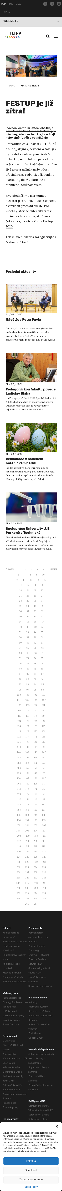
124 (19, 726)
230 (36, 862)
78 (35, 663)
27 (42, 595)
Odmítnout (31, 1170)
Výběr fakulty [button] (10, 21)
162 (35, 773)
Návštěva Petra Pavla (23, 319)
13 (31, 580)
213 (27, 841)
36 (20, 611)
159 (43, 768)
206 (36, 830)
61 (28, 642)
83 (42, 668)
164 (19, 778)
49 (28, 627)
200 (18, 825)
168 (19, 783)
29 (28, 600)
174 (35, 788)
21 (28, 590)
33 (27, 606)
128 (19, 731)
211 (44, 835)
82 (35, 668)
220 (19, 851)
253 (27, 893)
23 (42, 590)
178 (35, 794)
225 (27, 856)
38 (35, 611)
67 (42, 647)
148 (19, 757)
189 (27, 809)
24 (20, 595)
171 (43, 783)
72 (20, 658)
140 (19, 747)
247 (44, 883)
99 (42, 689)
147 (44, 752)
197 (27, 820)
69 (28, 653)
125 (27, 726)
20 (20, 590)
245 (27, 883)
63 (42, 642)
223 (44, 851)
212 (19, 841)
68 (20, 653)
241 (27, 877)
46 (35, 621)
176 (19, 794)
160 (19, 773)
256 (18, 898)
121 (27, 721)
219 (43, 846)
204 (18, 830)
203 (44, 825)
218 (35, 846)
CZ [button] (5, 13)
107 (44, 700)
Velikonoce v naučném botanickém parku (24, 461)
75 (42, 658)
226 (36, 856)
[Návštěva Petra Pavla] (31, 298)
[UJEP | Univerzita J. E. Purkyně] (13, 35)
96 (20, 689)
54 (35, 632)
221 (27, 851)
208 (19, 835)
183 (43, 799)
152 (19, 762)
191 (43, 809)
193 (27, 815)
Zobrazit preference (31, 1179)
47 (42, 621)
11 (17, 580)
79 (42, 663)
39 (42, 611)
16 (21, 585)
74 (35, 658)
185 (27, 804)
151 (43, 757)
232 (18, 867)
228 (18, 862)
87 (42, 674)
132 (19, 736)
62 (35, 642)
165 (27, 778)
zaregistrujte (44, 237)
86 (35, 674)
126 (35, 726)
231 (44, 862)
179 (43, 794)
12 (24, 580)
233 (27, 867)
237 (27, 872)
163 (43, 773)
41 (28, 616)
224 (18, 856)
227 (44, 856)
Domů (12, 85)
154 (35, 762)
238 (35, 872)
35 (42, 606)
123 (43, 721)
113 (27, 710)
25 (28, 595)
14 (38, 580)
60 (20, 642)
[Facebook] (45, 4)
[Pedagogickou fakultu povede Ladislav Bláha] (31, 367)
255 (44, 893)
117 (27, 715)
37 (28, 611)
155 (43, 762)
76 (20, 663)
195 (43, 815)
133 (27, 736)
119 (43, 715)
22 (35, 590)
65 (27, 647)
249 (27, 888)
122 (35, 721)
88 (20, 679)
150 (36, 757)
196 (19, 820)
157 (27, 768)
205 (27, 830)
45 (27, 621)
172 (19, 788)
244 (18, 883)
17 (28, 585)
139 (43, 741)
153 (27, 762)
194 (35, 815)
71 (43, 653)
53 (27, 632)
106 (35, 700)
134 (35, 736)
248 (18, 888)
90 (35, 679)
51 (43, 627)
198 (35, 820)
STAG (18, 4)
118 (35, 715)
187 (43, 804)
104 (19, 700)
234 (35, 867)
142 (35, 747)
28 (20, 600)
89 (27, 679)
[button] (57, 1126)
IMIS (10, 4)
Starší (53, 568)
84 (20, 674)
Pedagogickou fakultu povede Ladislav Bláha (31, 391)
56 (20, 637)
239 (44, 872)
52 (20, 632)
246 (36, 883)
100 (19, 694)
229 (27, 862)
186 (35, 804)
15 (45, 580)
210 (36, 835)
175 (43, 788)
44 (20, 621)
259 (44, 898)
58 (35, 637)
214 (35, 841)
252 (18, 893)
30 (35, 600)
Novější (10, 568)
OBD (3, 4)
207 (44, 830)
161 (27, 773)
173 (27, 788)
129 (27, 731)
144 (19, 752)
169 (27, 783)
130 (35, 731)
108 (19, 705)
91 (42, 679)
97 (27, 689)
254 (35, 893)
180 (19, 799)
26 (35, 595)
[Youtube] (59, 4)
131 (43, 731)
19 (42, 585)
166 (35, 778)
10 (43, 574)
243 (44, 877)
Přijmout (31, 1161)
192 (18, 815)
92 (20, 684)
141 (27, 747)
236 (18, 872)
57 (28, 637)
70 (35, 653)
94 (35, 684)
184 (19, 804)
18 (35, 585)
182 (35, 799)
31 (42, 600)
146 (35, 752)
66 (35, 647)
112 (19, 710)
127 (43, 726)
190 (35, 809)
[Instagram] (52, 4)
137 (27, 741)
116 (19, 715)
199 (44, 820)
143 (43, 747)
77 (28, 663)
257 (27, 898)
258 (35, 898)
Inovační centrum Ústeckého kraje (29, 128)
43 (42, 616)
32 (20, 606)
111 (43, 705)
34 (35, 606)
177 (27, 794)
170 (36, 783)
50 (35, 627)
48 (20, 627)
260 (27, 903)
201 (27, 825)
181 (27, 799)
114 (35, 710)
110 (36, 705)
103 (43, 694)
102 (35, 694)
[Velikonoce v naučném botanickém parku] (31, 437)
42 (35, 616)
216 (19, 846)
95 (42, 684)
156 (19, 768)
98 (35, 689)
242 (35, 877)
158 (35, 768)
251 (44, 888)
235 (44, 867)
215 (43, 841)
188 (19, 809)
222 (35, 851)
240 (18, 877)
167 (44, 778)
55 (42, 632)
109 (28, 705)
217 (27, 846)
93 (27, 684)
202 (35, 825)
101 (27, 694)
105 (27, 700)
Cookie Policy (31, 1187)
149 (27, 757)
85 (28, 674)
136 (19, 741)
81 (28, 668)
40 (20, 616)
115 (43, 710)
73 (27, 658)
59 (42, 637)
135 (43, 736)
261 (35, 903)
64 (20, 647)
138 (35, 741)
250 (36, 888)
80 (20, 668)
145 (27, 752)
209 (28, 835)
